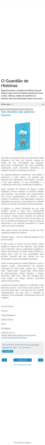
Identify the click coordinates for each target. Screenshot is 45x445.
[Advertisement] (22, 40)
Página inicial (22, 360)
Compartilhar (7, 351)
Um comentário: (25, 347)
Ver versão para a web (22, 365)
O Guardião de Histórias (14, 83)
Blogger (28, 443)
